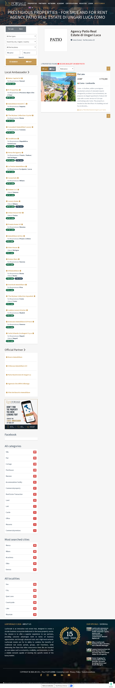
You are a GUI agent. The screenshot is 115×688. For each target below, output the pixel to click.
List (45, 69)
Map (53, 69)
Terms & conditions (88, 672)
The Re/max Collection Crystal (20, 115)
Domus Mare (13, 259)
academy (60, 3)
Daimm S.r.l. (12, 189)
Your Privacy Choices (61, 685)
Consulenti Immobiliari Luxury (20, 127)
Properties (32, 3)
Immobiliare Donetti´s (17, 104)
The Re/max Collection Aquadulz (21, 296)
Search (21, 57)
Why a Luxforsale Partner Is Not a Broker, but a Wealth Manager (101, 643)
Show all (104, 624)
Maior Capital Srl (14, 78)
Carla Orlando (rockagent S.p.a (20, 333)
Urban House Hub (15, 213)
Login (90, 3)
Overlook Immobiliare (16, 285)
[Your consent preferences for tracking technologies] (111, 684)
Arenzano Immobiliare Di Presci (20, 322)
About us (27, 624)
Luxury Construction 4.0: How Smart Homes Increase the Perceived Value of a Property (101, 651)
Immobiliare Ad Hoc (15, 236)
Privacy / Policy (75, 672)
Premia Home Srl (14, 224)
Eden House (13, 247)
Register (83, 3)
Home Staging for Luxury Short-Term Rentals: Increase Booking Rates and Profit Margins (99, 661)
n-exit (67, 672)
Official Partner (14, 350)
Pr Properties (13, 90)
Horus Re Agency (14, 152)
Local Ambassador (16, 72)
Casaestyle (12, 178)
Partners (42, 3)
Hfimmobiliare (13, 271)
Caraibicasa (12, 138)
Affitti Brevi (99, 3)
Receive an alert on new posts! (72, 64)
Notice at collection (47, 685)
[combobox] (66, 69)
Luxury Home (13, 201)
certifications (72, 3)
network (51, 3)
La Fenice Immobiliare (16, 166)
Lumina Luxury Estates (17, 310)
